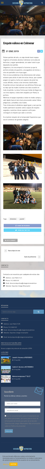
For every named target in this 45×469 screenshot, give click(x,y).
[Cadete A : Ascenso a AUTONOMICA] (6, 369)
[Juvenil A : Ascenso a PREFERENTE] (6, 360)
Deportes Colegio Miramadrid (21, 286)
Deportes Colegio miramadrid (19, 333)
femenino (13, 219)
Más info (6, 464)
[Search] (42, 2)
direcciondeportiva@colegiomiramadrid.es (23, 283)
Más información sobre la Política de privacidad (22, 424)
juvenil (22, 219)
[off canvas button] (2, 2)
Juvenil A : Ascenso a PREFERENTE (22, 357)
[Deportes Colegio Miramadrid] (22, 448)
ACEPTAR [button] (13, 464)
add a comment (11, 240)
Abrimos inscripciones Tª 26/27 (21, 376)
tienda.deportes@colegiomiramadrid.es (20, 337)
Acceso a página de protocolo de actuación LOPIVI (16, 348)
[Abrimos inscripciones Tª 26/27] (6, 379)
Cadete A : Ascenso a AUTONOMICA (22, 367)
